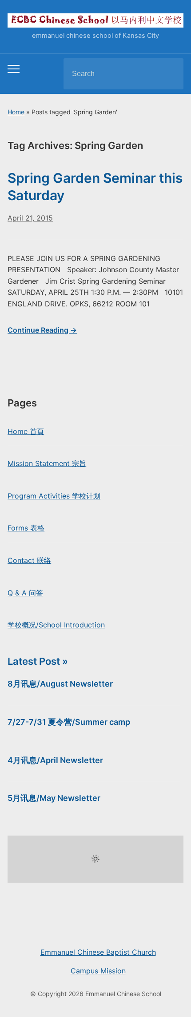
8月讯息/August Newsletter (60, 683)
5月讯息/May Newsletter (54, 798)
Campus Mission (98, 970)
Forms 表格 (26, 527)
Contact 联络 (29, 560)
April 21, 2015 (30, 217)
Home (16, 112)
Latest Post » (38, 661)
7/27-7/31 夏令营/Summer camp (69, 722)
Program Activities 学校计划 (54, 495)
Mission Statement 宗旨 (47, 463)
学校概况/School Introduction (56, 624)
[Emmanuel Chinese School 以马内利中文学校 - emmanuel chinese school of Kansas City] (95, 20)
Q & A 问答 (25, 592)
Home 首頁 (26, 431)
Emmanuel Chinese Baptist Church (98, 952)
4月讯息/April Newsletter (55, 760)
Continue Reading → (42, 330)
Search (169, 74)
